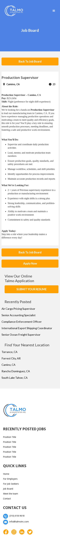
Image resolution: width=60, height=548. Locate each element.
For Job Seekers (11, 483)
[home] (13, 11)
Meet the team (10, 493)
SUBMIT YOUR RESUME (31, 289)
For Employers (10, 478)
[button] (53, 10)
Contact (7, 498)
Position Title (9, 436)
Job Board (8, 488)
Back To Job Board (30, 61)
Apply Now (30, 263)
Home (6, 473)
